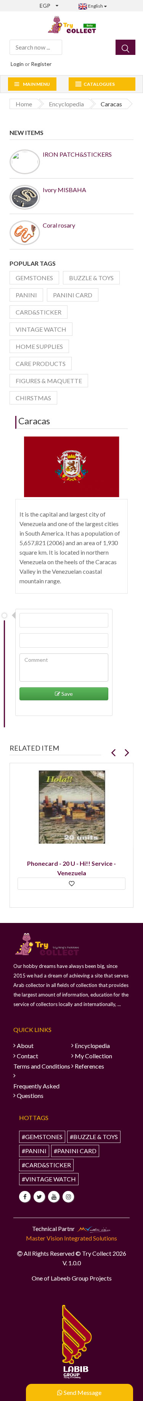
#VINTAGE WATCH (49, 1179)
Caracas (34, 420)
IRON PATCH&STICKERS (77, 154)
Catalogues (99, 84)
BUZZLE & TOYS (91, 277)
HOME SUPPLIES (39, 346)
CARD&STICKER (38, 312)
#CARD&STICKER (46, 1164)
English (95, 6)
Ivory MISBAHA (64, 189)
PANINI (26, 294)
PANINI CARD (72, 294)
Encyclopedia (92, 1045)
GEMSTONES (34, 277)
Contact (27, 1055)
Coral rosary (59, 225)
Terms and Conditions (41, 1066)
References (89, 1066)
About (25, 1045)
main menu (36, 84)
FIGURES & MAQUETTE (49, 380)
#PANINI (34, 1150)
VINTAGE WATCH (41, 329)
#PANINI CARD (75, 1150)
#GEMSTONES (42, 1136)
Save (66, 693)
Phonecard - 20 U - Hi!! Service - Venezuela (71, 868)
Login (17, 64)
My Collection (93, 1055)
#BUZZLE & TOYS (94, 1136)
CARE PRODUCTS (41, 363)
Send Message (82, 1392)
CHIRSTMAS (33, 397)
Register (41, 64)
